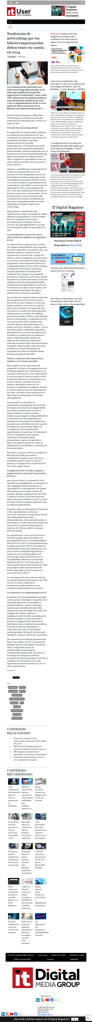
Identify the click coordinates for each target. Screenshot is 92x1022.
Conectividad (17, 695)
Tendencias (13, 691)
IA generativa (17, 718)
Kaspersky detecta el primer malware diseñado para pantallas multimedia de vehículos (27, 863)
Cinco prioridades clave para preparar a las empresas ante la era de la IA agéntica (40, 830)
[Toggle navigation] (10, 22)
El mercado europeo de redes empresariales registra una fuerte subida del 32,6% (30, 741)
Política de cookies (58, 955)
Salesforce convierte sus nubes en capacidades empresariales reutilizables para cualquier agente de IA (27, 798)
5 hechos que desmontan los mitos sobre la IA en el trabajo (67, 269)
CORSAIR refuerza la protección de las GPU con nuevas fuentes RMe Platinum (40, 860)
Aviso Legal (42, 955)
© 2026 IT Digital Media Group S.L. (21, 955)
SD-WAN (17, 707)
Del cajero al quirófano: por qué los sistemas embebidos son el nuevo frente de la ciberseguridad (67, 301)
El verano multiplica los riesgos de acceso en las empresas (13, 927)
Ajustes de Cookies (77, 955)
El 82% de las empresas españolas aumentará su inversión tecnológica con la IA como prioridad (27, 933)
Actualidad (14, 703)
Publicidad (74, 959)
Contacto (50, 959)
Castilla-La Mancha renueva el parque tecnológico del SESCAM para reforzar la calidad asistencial (27, 898)
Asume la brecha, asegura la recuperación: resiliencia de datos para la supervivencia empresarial (64, 38)
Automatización (17, 710)
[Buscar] (11, 3)
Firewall (22, 687)
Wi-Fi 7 (22, 691)
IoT (22, 703)
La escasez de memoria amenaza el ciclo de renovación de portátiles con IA (13, 830)
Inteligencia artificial (17, 699)
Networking (13, 687)
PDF (72, 245)
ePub (78, 245)
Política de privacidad (22, 959)
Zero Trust (17, 714)
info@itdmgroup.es (44, 1014)
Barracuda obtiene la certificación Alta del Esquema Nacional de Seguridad (27, 830)
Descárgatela (72, 15)
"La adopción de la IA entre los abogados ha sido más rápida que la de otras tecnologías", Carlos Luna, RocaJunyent (67, 147)
